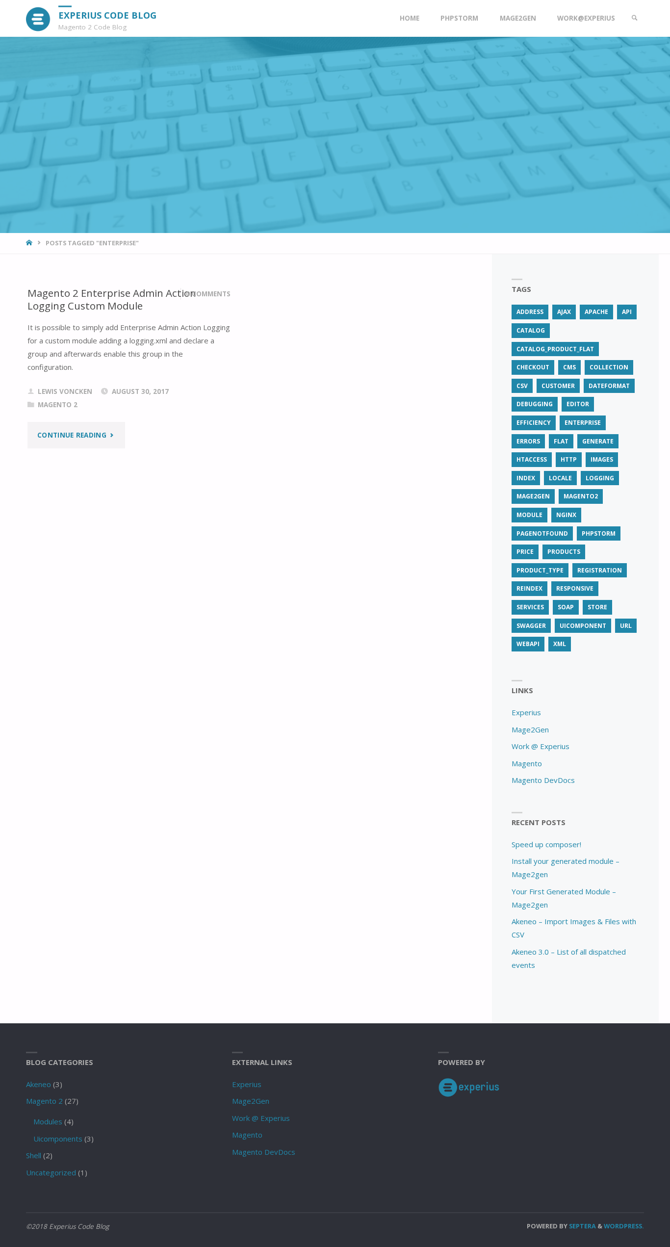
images (602, 459)
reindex (529, 588)
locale (560, 478)
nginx (566, 515)
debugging (534, 404)
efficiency (533, 422)
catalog (530, 330)
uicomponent (583, 626)
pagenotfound (542, 533)
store (597, 607)
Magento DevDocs (543, 780)
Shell (33, 1155)
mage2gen (533, 496)
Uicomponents (57, 1138)
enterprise (583, 422)
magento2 (581, 496)
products (563, 551)
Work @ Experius (540, 746)
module (529, 515)
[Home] (30, 242)
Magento (527, 763)
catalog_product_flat (555, 349)
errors (528, 441)
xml (559, 644)
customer (558, 386)
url (626, 626)
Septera (581, 1225)
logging (600, 478)
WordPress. (624, 1225)
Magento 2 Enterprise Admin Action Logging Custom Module (111, 299)
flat (561, 441)
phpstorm (599, 533)
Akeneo (38, 1084)
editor (578, 404)
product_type (540, 570)
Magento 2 (57, 404)
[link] (634, 18)
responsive (574, 588)
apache (596, 312)
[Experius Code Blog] (38, 18)
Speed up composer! (546, 844)
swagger (531, 626)
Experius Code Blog (107, 15)
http (569, 459)
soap (566, 607)
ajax (564, 312)
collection (609, 367)
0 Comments (208, 293)
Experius (526, 712)
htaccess (531, 459)
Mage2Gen (530, 729)
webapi (528, 644)
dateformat (609, 386)
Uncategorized (51, 1172)
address (529, 312)
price (525, 551)
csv (522, 386)
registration (599, 570)
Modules (47, 1121)
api (627, 312)
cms (569, 367)
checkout (532, 367)
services (530, 607)
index (525, 478)
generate (598, 441)
